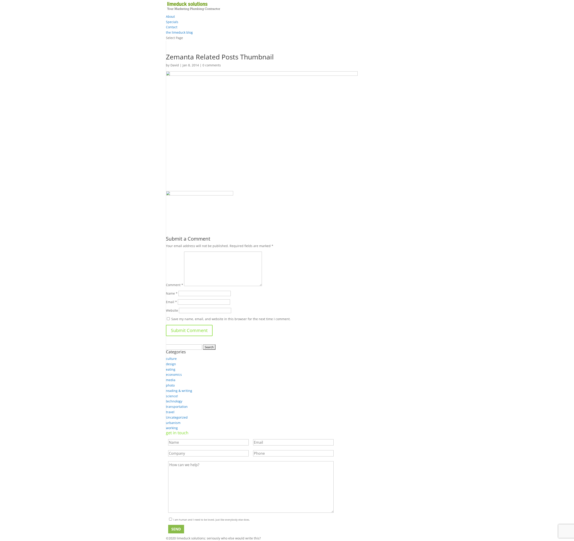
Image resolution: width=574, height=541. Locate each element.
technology (174, 401)
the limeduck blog (179, 32)
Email (171, 302)
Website (172, 310)
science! (172, 396)
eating (170, 369)
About (170, 16)
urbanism (173, 423)
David (174, 65)
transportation (177, 406)
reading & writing (179, 391)
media (170, 380)
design (171, 364)
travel (170, 412)
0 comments (211, 65)
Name (172, 293)
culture (171, 358)
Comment (174, 285)
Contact (171, 27)
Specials (172, 22)
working (172, 428)
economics (174, 374)
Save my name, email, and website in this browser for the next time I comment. (231, 319)
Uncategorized (177, 417)
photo (170, 385)
